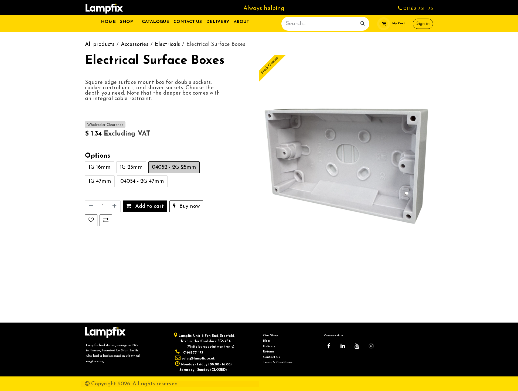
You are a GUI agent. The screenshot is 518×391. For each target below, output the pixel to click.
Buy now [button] (189, 206)
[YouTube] (357, 346)
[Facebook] (328, 346)
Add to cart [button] (149, 206)
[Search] (362, 24)
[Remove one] (90, 206)
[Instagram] (371, 346)
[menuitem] (108, 22)
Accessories (134, 44)
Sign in (423, 24)
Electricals (167, 44)
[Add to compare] (106, 220)
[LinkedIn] (343, 346)
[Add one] (115, 206)
